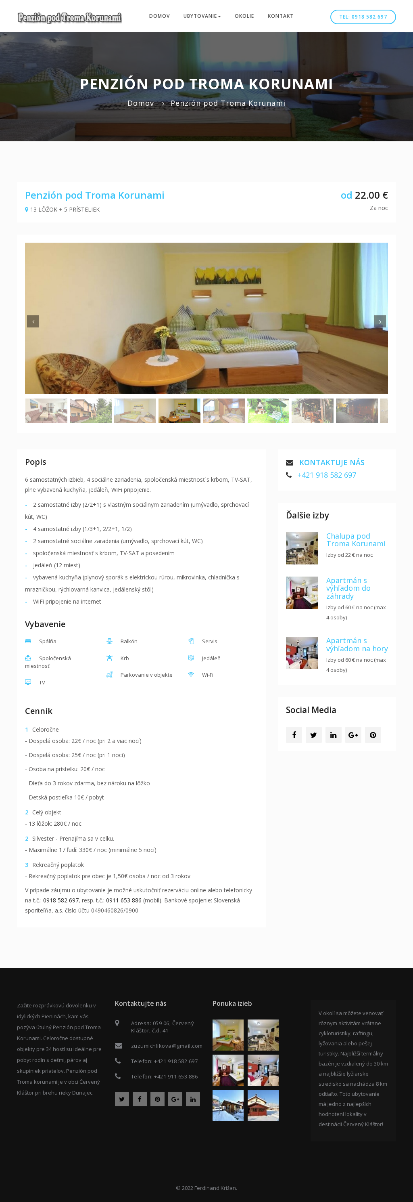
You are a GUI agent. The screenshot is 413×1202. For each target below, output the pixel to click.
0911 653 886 (124, 900)
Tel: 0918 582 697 (363, 16)
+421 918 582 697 (327, 475)
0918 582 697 (61, 900)
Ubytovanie (200, 16)
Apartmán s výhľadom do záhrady (348, 588)
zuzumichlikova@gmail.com (167, 1045)
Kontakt (281, 16)
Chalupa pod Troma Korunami (356, 540)
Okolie (244, 16)
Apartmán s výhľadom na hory (357, 644)
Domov (159, 16)
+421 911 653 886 (176, 1076)
